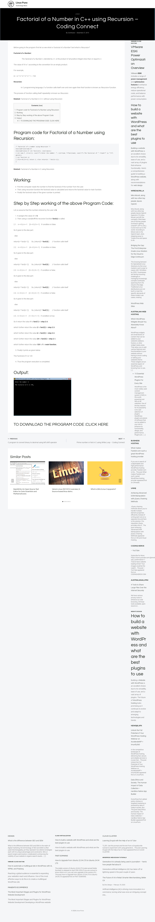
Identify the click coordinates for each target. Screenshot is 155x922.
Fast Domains (61, 856)
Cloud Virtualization (63, 835)
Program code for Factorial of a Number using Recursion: (37, 110)
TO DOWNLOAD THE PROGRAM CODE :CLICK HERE (38, 121)
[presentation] (27, 473)
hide (40, 105)
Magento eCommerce (18, 887)
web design (138, 185)
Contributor (71, 33)
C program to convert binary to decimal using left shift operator (32, 440)
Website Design (136, 611)
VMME (133, 488)
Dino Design (108, 885)
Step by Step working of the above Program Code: (34, 115)
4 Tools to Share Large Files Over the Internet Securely (138, 587)
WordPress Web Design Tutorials (115, 857)
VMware (136, 73)
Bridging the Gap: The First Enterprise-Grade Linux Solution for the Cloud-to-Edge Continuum (139, 251)
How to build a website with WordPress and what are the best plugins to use (139, 645)
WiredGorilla (137, 191)
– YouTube (135, 550)
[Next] (120, 481)
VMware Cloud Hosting (16, 861)
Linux (77, 14)
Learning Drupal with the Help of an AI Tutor (119, 841)
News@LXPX (136, 726)
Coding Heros (137, 546)
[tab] (62, 501)
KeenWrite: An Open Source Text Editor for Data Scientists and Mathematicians (26, 491)
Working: (19, 113)
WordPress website (138, 177)
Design (11, 836)
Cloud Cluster (110, 836)
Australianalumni (139, 580)
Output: (18, 118)
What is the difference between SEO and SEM (25, 841)
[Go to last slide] (12, 481)
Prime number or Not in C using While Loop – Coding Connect (101, 440)
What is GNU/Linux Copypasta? (103, 489)
